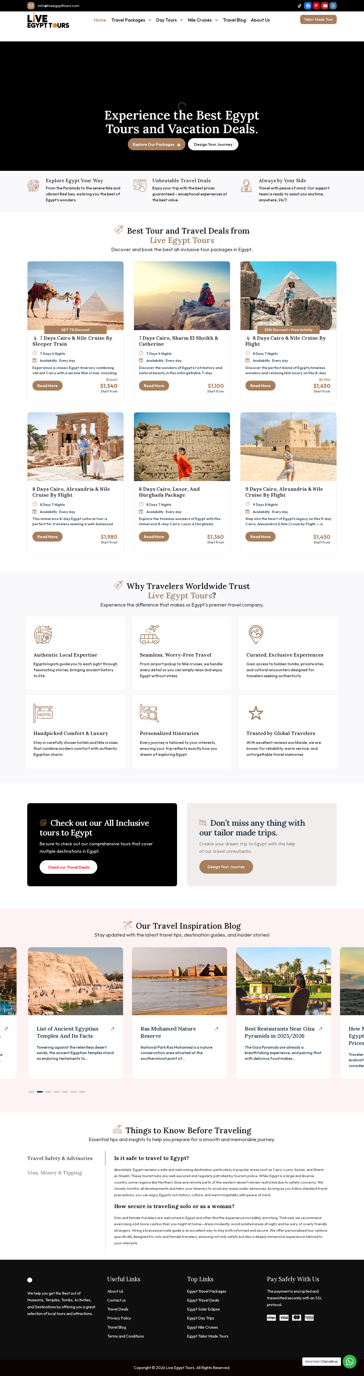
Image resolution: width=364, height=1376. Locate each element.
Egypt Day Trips (200, 1317)
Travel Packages (128, 20)
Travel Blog (234, 20)
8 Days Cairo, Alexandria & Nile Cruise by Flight (71, 492)
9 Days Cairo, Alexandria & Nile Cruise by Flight (284, 492)
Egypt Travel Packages (206, 1291)
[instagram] (333, 5)
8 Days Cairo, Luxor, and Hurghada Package (169, 492)
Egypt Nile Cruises (202, 1327)
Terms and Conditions (125, 1336)
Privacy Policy (119, 1317)
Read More (47, 385)
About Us (260, 20)
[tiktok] (299, 5)
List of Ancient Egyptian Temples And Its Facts (67, 1032)
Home (100, 20)
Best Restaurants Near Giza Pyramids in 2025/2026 (279, 1032)
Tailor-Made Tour (318, 19)
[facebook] (308, 5)
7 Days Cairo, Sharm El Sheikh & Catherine (178, 341)
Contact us (116, 1300)
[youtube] (324, 5)
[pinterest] (316, 5)
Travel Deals (117, 1309)
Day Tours (166, 20)
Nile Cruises (200, 20)
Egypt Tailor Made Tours (207, 1336)
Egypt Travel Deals (203, 1300)
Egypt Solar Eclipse (203, 1309)
